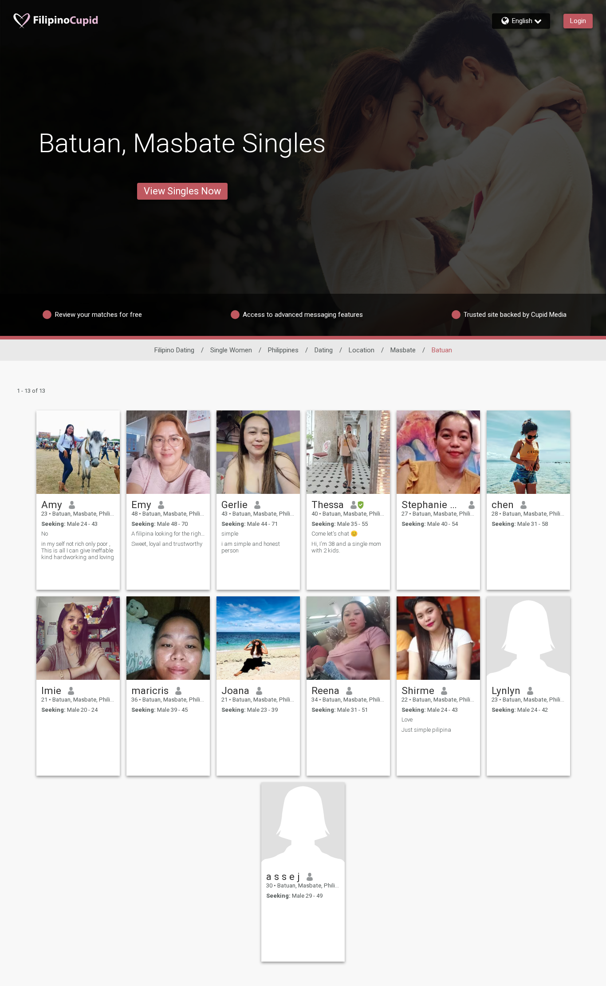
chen (503, 504)
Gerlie (234, 504)
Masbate (403, 350)
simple (229, 533)
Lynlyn (506, 690)
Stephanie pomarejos (431, 504)
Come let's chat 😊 (334, 533)
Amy (51, 504)
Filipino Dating (174, 350)
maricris (150, 690)
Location (361, 350)
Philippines (283, 350)
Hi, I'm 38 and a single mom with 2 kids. (346, 547)
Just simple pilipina (426, 729)
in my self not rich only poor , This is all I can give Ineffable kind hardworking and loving (77, 550)
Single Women (231, 350)
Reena (325, 690)
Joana (235, 690)
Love (407, 719)
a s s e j (283, 876)
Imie (51, 690)
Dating (324, 350)
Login (578, 21)
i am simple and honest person (250, 547)
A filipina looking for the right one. (168, 533)
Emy (141, 504)
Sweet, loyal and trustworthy (166, 543)
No (44, 533)
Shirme (417, 690)
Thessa (327, 504)
